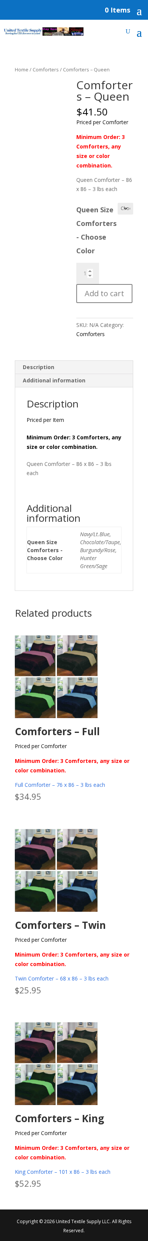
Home (21, 69)
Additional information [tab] (54, 380)
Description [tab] (38, 367)
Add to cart (104, 293)
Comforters (46, 69)
